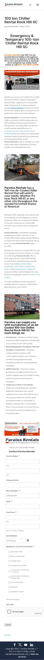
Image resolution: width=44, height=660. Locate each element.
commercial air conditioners (25, 269)
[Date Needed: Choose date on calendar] (28, 540)
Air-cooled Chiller (17, 551)
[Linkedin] (31, 644)
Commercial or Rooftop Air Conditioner (20, 571)
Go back (7, 635)
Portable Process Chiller (19, 565)
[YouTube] (25, 644)
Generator (14, 587)
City (7, 521)
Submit (8, 625)
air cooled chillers (25, 264)
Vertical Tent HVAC (17, 582)
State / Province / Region (15, 531)
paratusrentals (12, 26)
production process (11, 131)
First (7, 466)
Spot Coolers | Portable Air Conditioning (20, 577)
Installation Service (17, 591)
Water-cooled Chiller (18, 556)
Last (7, 475)
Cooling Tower (16, 561)
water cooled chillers (16, 266)
